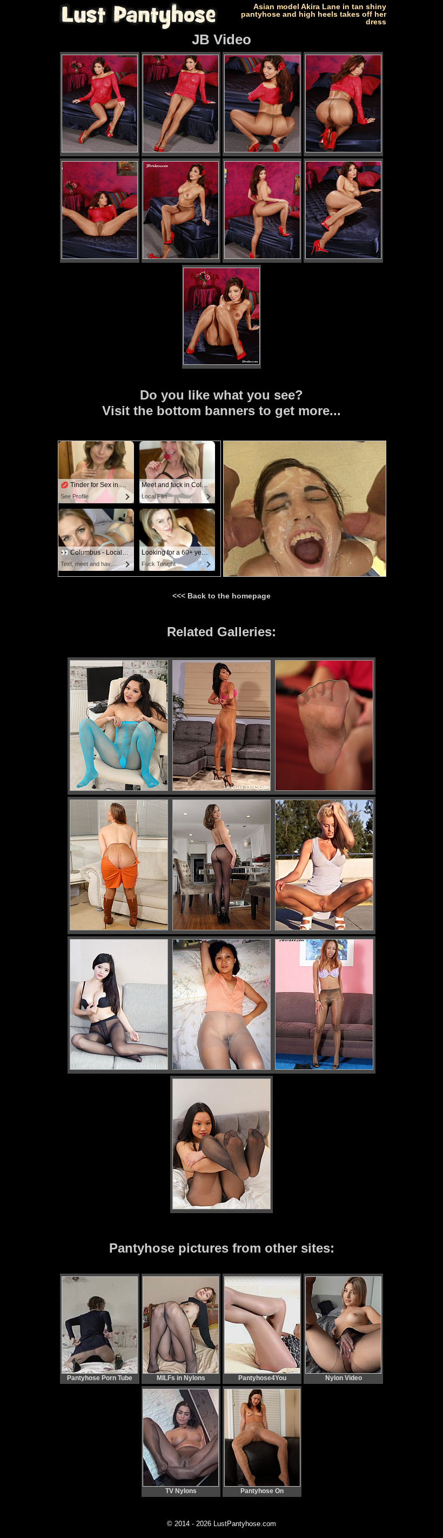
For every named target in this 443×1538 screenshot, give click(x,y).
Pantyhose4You (262, 1378)
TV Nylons (181, 1491)
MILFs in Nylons (181, 1378)
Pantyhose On (262, 1491)
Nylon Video (343, 1378)
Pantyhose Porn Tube (99, 1378)
